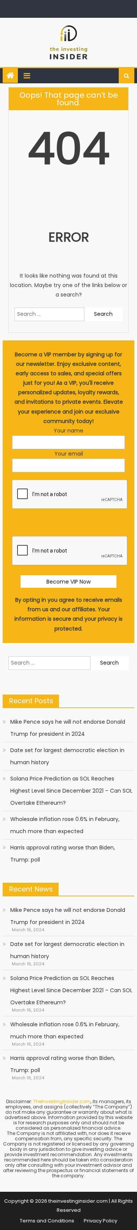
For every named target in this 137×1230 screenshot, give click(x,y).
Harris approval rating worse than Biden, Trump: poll (62, 853)
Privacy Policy (100, 1220)
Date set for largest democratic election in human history (67, 756)
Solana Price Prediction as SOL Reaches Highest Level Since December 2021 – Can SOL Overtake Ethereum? (71, 791)
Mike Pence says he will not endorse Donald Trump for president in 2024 (67, 728)
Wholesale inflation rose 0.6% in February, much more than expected (64, 825)
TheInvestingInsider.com (62, 1101)
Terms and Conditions (47, 1220)
